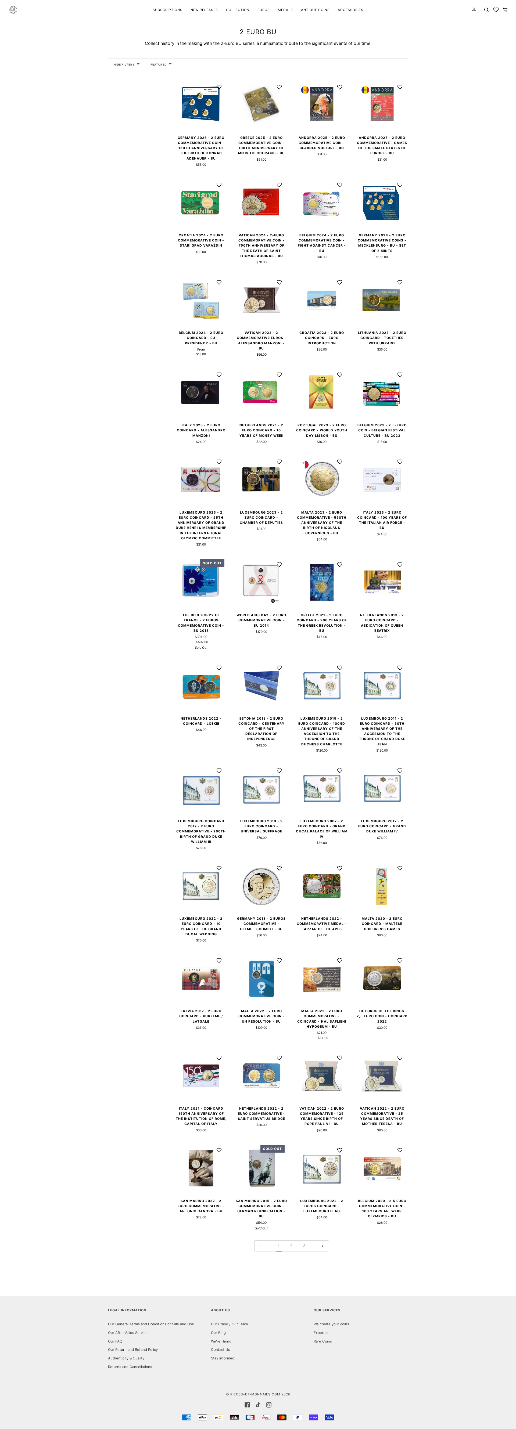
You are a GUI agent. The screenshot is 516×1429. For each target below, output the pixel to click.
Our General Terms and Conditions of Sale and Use (151, 1324)
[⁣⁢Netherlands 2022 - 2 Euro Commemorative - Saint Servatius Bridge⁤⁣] (262, 1076)
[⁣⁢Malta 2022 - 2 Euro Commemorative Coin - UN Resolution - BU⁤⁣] (262, 978)
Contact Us (220, 1349)
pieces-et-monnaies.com (255, 1394)
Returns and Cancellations (130, 1367)
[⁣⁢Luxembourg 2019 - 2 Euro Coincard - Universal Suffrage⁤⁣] (262, 788)
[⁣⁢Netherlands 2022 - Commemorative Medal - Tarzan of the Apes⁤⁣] (322, 886)
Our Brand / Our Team (229, 1324)
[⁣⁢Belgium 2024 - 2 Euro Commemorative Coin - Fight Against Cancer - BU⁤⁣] (322, 203)
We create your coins (331, 1324)
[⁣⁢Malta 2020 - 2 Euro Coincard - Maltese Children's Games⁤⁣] (382, 886)
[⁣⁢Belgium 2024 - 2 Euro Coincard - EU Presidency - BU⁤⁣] (201, 300)
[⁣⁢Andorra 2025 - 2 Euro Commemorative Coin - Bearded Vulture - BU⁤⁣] (322, 105)
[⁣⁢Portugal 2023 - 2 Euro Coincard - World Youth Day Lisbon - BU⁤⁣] (322, 392)
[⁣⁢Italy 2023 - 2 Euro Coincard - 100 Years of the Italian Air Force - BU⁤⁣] (382, 480)
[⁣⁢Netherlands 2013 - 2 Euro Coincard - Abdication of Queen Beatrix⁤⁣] (382, 582)
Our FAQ (115, 1341)
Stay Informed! (223, 1358)
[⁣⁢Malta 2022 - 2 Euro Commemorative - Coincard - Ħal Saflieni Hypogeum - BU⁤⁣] (322, 978)
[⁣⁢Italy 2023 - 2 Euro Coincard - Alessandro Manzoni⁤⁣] (201, 392)
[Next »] (322, 1245)
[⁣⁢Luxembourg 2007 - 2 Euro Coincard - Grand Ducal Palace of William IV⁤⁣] (322, 788)
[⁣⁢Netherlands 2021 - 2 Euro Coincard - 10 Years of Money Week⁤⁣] (262, 392)
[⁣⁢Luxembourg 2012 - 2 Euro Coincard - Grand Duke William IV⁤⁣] (382, 788)
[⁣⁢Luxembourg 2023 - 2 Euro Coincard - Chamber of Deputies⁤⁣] (262, 480)
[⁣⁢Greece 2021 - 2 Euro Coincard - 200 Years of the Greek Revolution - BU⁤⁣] (322, 582)
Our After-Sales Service (128, 1332)
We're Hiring (221, 1341)
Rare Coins (323, 1341)
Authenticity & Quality (126, 1358)
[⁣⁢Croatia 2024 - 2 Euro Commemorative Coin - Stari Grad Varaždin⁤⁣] (201, 203)
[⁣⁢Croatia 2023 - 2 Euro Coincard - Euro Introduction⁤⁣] (322, 300)
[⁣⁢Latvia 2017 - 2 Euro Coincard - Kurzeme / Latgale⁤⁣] (201, 978)
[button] (496, 10)
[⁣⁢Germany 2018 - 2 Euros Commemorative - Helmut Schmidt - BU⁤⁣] (262, 886)
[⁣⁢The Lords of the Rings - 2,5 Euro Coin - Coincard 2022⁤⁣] (382, 978)
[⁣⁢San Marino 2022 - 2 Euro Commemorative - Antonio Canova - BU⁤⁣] (201, 1168)
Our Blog (218, 1332)
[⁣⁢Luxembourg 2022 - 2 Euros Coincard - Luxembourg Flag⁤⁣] (322, 1168)
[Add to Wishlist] (219, 87)
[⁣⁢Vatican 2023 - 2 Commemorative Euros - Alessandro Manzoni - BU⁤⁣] (262, 300)
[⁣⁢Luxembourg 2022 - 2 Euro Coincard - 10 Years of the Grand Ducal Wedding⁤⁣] (201, 886)
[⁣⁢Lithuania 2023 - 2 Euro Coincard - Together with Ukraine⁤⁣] (382, 300)
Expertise (321, 1332)
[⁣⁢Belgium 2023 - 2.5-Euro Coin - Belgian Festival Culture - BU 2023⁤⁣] (382, 392)
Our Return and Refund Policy (133, 1349)
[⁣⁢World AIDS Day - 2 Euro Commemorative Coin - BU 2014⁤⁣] (262, 582)
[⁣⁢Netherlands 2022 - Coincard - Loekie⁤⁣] (201, 686)
